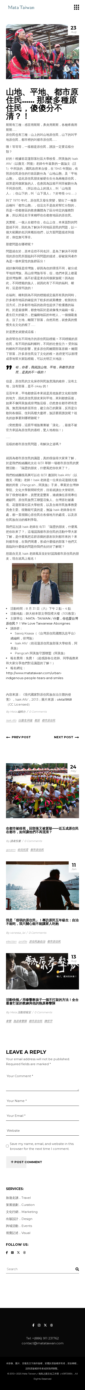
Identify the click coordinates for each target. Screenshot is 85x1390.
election (11, 941)
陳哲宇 (48, 1021)
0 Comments (38, 711)
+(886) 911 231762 (45, 1338)
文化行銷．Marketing (22, 1212)
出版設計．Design (19, 1219)
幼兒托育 (23, 849)
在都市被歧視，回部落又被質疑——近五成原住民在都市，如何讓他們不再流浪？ (42, 830)
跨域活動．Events (19, 1226)
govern (10, 849)
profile (23, 941)
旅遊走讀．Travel (18, 1198)
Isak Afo (11, 720)
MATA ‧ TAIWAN (38, 618)
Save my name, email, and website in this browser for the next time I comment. (42, 1146)
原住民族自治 (37, 941)
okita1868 (64, 699)
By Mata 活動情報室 (18, 1012)
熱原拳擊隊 (20, 1021)
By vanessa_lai (15, 932)
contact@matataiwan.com (43, 1343)
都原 (37, 720)
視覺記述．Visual (18, 1233)
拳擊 (8, 1021)
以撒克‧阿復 (25, 720)
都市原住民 (48, 720)
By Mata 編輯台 (16, 711)
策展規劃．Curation (20, 1205)
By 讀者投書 (13, 841)
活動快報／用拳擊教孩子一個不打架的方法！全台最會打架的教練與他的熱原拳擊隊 (42, 1001)
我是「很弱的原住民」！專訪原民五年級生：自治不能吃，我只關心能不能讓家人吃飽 (42, 922)
